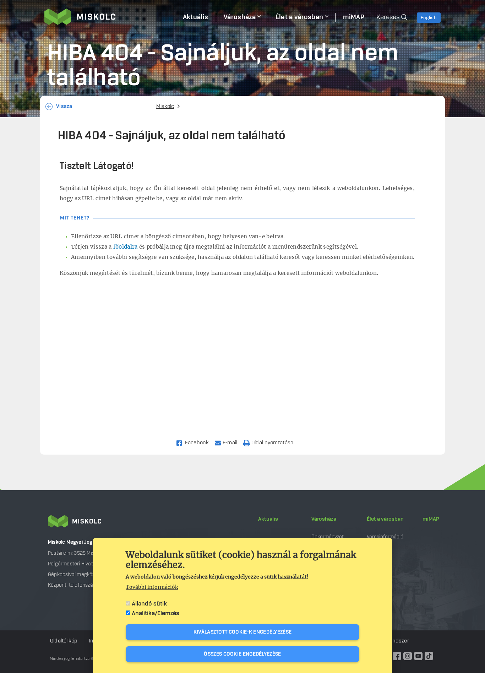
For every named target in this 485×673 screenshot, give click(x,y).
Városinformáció (385, 536)
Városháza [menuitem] (240, 17)
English (429, 17)
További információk (152, 587)
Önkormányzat (327, 536)
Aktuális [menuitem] (195, 17)
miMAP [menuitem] (353, 17)
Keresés (387, 17)
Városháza (323, 519)
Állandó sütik (149, 604)
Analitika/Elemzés (155, 613)
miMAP (431, 519)
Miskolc (165, 106)
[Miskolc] (109, 17)
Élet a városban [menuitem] (299, 17)
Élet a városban (385, 519)
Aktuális (268, 519)
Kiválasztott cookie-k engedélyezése (243, 632)
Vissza (64, 106)
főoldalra (125, 247)
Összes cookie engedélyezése (242, 654)
